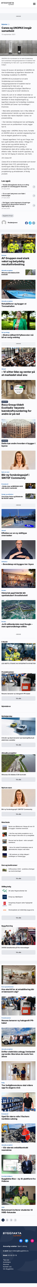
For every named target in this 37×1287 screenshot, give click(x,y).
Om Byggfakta (8, 1269)
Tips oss (6, 1260)
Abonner (6, 1264)
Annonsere (7, 1262)
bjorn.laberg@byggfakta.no (19, 1251)
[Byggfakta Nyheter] (8, 4)
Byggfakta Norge (8, 215)
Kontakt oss (7, 1267)
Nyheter (5, 24)
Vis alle (18, 698)
